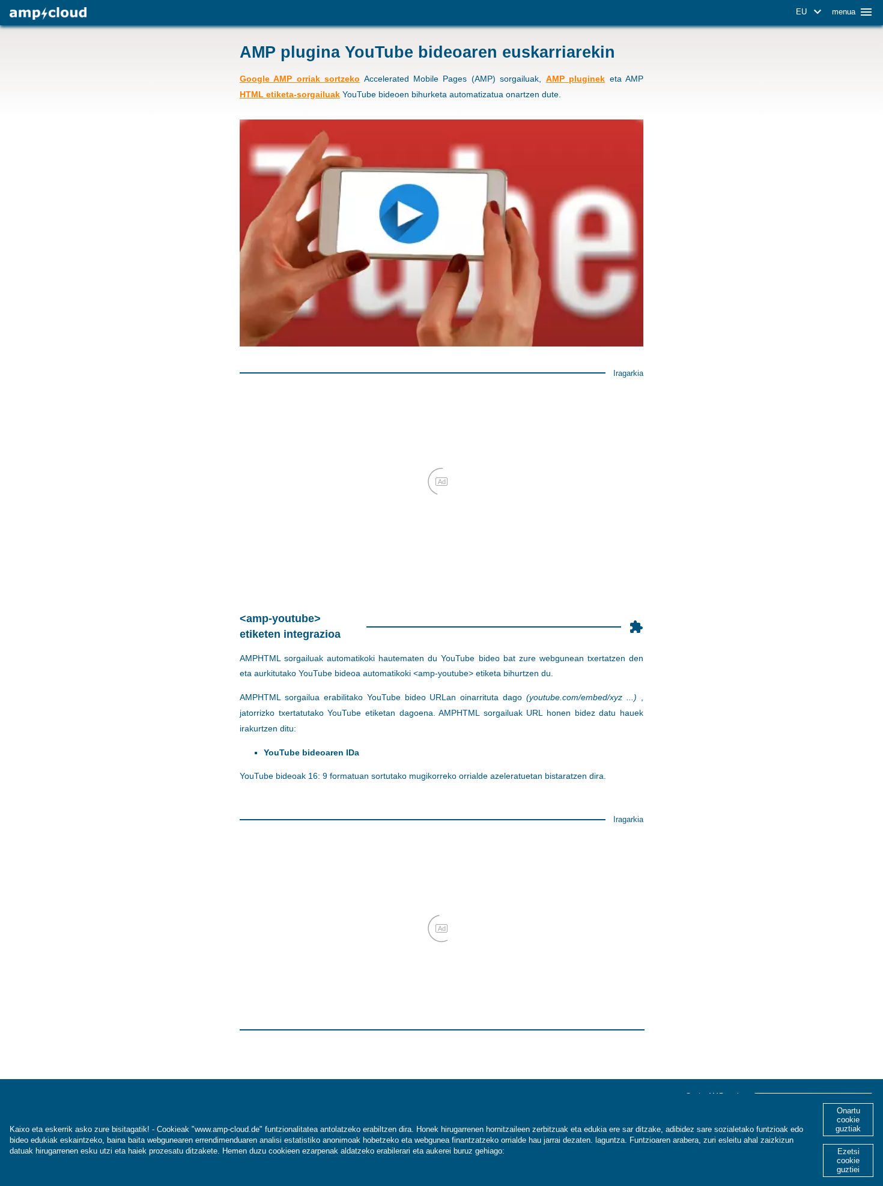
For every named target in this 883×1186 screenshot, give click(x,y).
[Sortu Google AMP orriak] (48, 13)
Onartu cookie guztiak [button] (848, 1119)
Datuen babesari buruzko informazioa (577, 1150)
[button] (810, 12)
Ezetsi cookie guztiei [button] (848, 1160)
